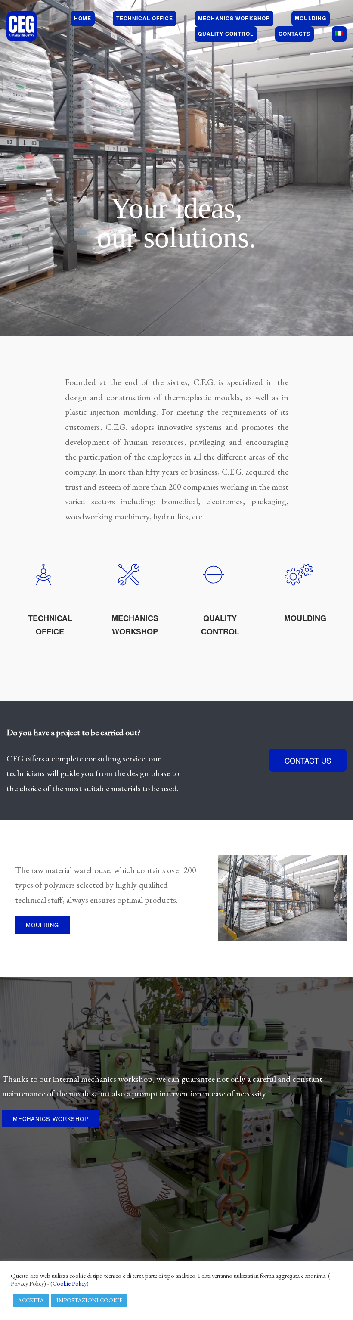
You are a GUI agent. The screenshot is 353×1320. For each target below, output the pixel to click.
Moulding (310, 18)
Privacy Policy (27, 1283)
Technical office (144, 18)
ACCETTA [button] (31, 1300)
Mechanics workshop (234, 18)
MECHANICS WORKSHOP (51, 1119)
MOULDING (305, 618)
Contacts (294, 33)
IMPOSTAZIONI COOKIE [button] (89, 1300)
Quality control (226, 33)
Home (82, 18)
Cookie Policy (70, 1283)
